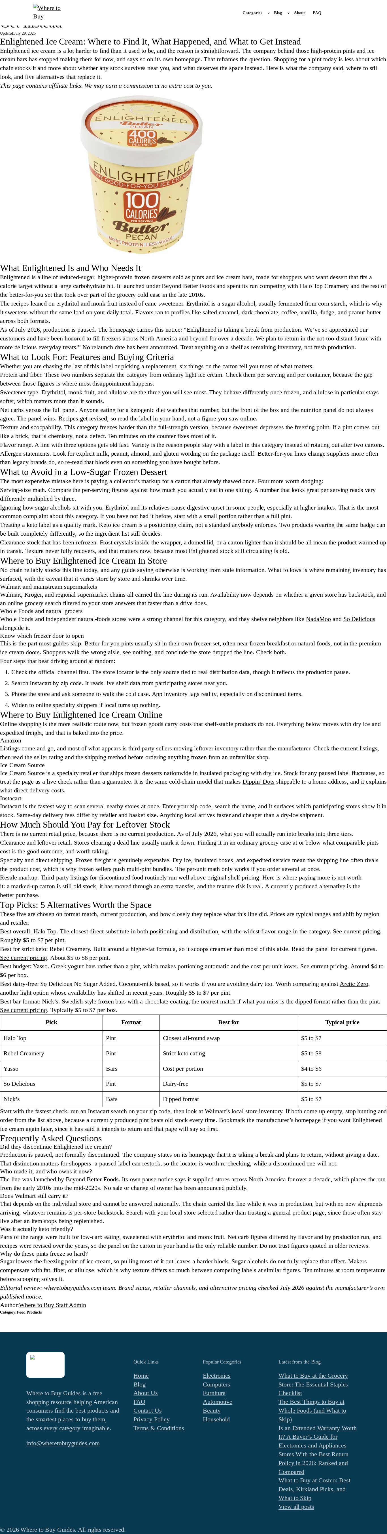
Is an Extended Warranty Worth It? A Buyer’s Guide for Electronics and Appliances (317, 1436)
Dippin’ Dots (259, 781)
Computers (216, 1384)
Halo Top (44, 931)
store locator (118, 672)
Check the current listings (345, 748)
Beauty (211, 1410)
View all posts (296, 1506)
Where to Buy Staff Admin (52, 1304)
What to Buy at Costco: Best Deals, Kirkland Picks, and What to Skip (314, 1489)
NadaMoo (318, 618)
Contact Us (147, 1410)
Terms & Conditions (158, 1428)
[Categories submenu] (268, 13)
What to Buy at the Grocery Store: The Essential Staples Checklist (313, 1384)
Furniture (214, 1392)
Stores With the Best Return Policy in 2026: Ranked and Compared (313, 1463)
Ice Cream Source (22, 773)
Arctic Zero (354, 983)
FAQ (139, 1401)
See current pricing (356, 931)
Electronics (217, 1375)
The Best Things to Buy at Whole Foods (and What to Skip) (312, 1410)
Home (141, 1375)
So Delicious (359, 618)
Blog (139, 1384)
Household (216, 1419)
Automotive (217, 1401)
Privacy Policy (151, 1419)
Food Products (29, 1312)
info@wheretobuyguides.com (63, 1443)
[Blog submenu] (288, 13)
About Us (145, 1392)
